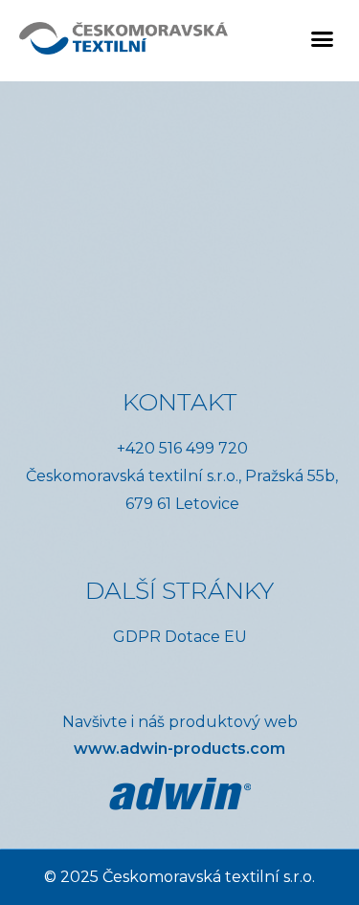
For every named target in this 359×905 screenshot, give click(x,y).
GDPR (137, 637)
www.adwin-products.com (179, 748)
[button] (322, 38)
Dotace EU (206, 637)
